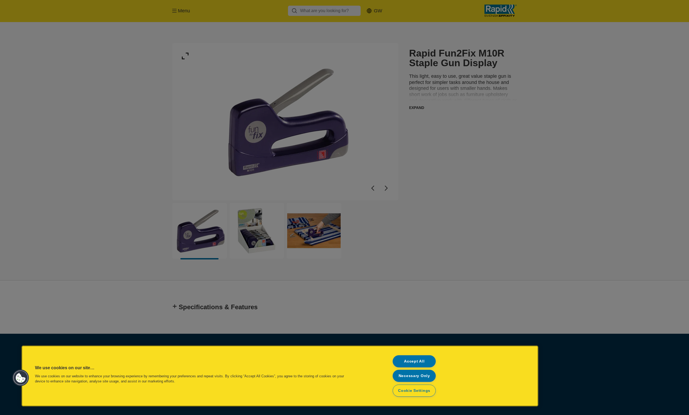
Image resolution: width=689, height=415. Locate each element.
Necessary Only (414, 376)
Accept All (414, 361)
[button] (20, 377)
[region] (280, 376)
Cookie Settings (414, 390)
